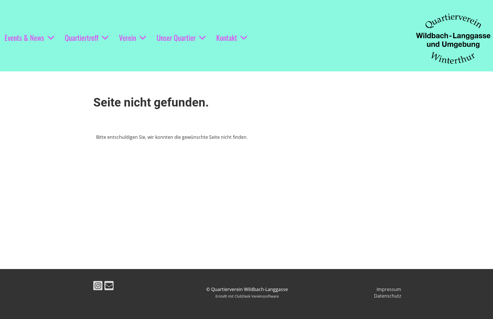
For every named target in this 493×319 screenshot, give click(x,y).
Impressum (389, 289)
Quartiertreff (81, 37)
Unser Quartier (176, 37)
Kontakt (226, 37)
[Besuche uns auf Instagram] (97, 286)
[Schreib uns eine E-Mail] (109, 286)
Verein (127, 37)
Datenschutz (387, 296)
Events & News (24, 37)
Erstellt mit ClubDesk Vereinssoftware (247, 296)
